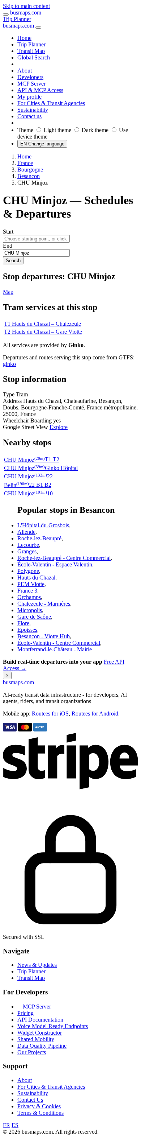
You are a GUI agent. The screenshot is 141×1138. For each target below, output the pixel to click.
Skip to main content (26, 6)
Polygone (28, 571)
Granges (27, 551)
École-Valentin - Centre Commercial (58, 643)
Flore (23, 623)
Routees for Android (95, 713)
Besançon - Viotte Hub (43, 636)
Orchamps (29, 597)
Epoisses (27, 630)
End (7, 246)
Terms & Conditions (40, 1113)
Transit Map (31, 978)
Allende (26, 532)
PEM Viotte (30, 584)
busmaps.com (25, 12)
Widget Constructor (39, 1033)
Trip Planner (17, 19)
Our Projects (31, 1052)
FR (6, 1125)
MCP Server (37, 1006)
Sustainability (32, 1093)
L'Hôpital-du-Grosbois (43, 525)
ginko (9, 364)
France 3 (27, 590)
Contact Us (30, 1100)
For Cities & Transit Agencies (51, 1087)
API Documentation (40, 1020)
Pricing (25, 1013)
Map (8, 292)
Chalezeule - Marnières (43, 604)
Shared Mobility (35, 1039)
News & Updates (37, 965)
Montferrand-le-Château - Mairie (54, 649)
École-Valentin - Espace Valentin (54, 564)
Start (8, 231)
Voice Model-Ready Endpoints (52, 1026)
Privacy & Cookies (39, 1106)
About (24, 1080)
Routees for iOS (50, 713)
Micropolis (29, 610)
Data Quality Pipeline (42, 1046)
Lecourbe (28, 545)
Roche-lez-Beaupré (39, 538)
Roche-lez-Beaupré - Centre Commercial (64, 558)
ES (15, 1125)
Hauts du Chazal (36, 577)
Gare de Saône (34, 617)
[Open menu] (6, 14)
